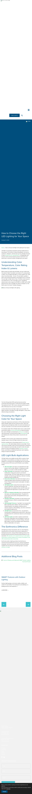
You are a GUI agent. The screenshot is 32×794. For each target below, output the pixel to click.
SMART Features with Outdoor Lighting (13, 578)
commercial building (15, 430)
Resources (3, 749)
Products (3, 748)
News (2, 751)
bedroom (21, 431)
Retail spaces (24, 433)
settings (8, 788)
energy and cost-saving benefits (12, 255)
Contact (3, 754)
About (2, 752)
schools (26, 448)
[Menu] (29, 110)
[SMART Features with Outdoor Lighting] (16, 566)
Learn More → (5, 590)
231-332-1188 (5, 733)
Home (2, 247)
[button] (3, 604)
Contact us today (5, 547)
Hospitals (21, 448)
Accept (4, 791)
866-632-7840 (5, 739)
